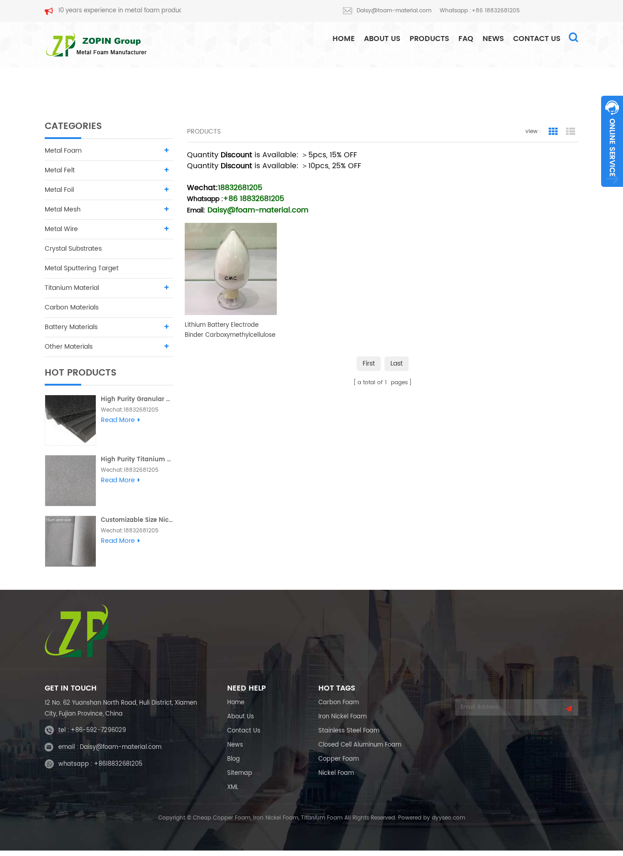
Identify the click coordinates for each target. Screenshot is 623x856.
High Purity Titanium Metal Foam (137, 459)
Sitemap (239, 773)
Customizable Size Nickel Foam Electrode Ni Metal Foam (137, 520)
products (429, 39)
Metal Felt (60, 170)
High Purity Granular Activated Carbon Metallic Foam (137, 399)
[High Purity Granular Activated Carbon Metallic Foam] (70, 420)
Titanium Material (72, 288)
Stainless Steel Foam (348, 731)
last (396, 363)
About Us (382, 39)
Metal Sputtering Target (82, 268)
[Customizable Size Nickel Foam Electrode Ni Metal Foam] (70, 541)
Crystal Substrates (73, 248)
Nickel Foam (336, 773)
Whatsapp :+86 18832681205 (480, 10)
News (493, 39)
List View (570, 132)
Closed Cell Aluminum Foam (359, 745)
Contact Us (537, 39)
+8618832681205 (118, 764)
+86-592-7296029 (98, 730)
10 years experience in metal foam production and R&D (121, 10)
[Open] (612, 141)
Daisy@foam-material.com (394, 10)
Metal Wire (61, 229)
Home (235, 702)
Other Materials (69, 346)
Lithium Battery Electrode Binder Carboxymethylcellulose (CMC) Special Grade (230, 330)
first (369, 363)
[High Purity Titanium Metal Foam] (70, 480)
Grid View (553, 132)
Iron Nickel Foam (342, 717)
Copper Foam (338, 759)
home (343, 39)
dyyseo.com (448, 818)
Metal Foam (63, 150)
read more (118, 420)
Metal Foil (59, 190)
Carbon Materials (72, 307)
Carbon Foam (338, 702)
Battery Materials (71, 327)
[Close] (612, 192)
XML (233, 787)
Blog (233, 759)
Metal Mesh (63, 209)
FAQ (465, 39)
